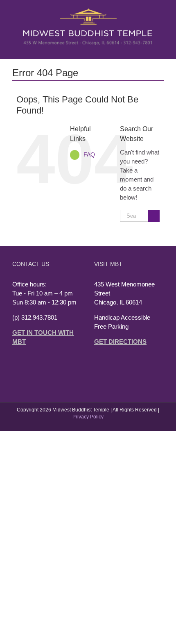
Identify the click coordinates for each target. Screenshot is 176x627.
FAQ (89, 154)
